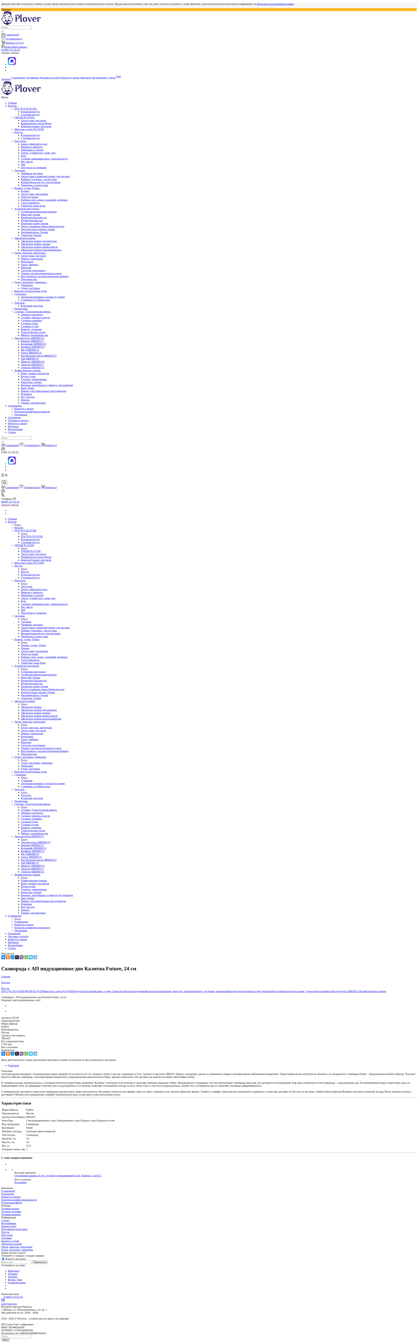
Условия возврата (11, 1214)
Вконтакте (13, 1270)
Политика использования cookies (275, 4)
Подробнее (20, 1182)
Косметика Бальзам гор (34, 217)
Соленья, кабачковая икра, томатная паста (44, 158)
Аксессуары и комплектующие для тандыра (45, 176)
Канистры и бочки (31, 382)
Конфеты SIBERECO (33, 347)
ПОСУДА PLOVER (26, 108)
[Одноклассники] (8, 957)
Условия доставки (11, 1211)
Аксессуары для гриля (33, 120)
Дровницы (27, 285)
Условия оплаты (10, 1208)
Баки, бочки (27, 388)
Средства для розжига (33, 270)
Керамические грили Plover (36, 123)
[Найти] (2, 31)
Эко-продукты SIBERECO (29, 338)
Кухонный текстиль (32, 305)
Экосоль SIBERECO (32, 364)
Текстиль (20, 302)
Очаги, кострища (30, 288)
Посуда (19, 132)
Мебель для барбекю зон (34, 335)
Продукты (20, 141)
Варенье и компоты (32, 147)
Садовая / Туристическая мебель (33, 311)
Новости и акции (24, 408)
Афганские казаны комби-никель (39, 247)
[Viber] (22, 957)
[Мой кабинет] (3, 449)
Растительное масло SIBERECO (39, 355)
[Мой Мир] (12, 957)
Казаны (25, 191)
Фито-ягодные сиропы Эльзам (38, 229)
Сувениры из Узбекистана (35, 299)
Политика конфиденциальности (32, 411)
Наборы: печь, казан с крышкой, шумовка (44, 200)
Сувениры (20, 294)
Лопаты (25, 399)
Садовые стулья (29, 326)
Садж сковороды (30, 202)
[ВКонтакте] (3, 957)
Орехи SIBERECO (31, 352)
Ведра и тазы (28, 376)
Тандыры (20, 170)
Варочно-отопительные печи (30, 291)
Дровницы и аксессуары (34, 185)
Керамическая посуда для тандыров (40, 182)
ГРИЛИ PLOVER (24, 117)
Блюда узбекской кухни (34, 144)
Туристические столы (33, 332)
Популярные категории (14, 1229)
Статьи (12, 432)
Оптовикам (20, 414)
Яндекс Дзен (15, 1279)
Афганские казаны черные (35, 244)
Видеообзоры (15, 429)
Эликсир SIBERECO (32, 367)
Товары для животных (33, 402)
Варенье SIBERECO (32, 341)
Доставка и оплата (18, 420)
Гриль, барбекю (29, 264)
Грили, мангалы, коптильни (30, 252)
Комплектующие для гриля (36, 126)
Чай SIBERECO (30, 358)
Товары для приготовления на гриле (41, 273)
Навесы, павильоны (32, 258)
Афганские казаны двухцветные (39, 241)
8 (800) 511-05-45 (10, 50)
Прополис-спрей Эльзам (34, 223)
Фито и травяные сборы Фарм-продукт (42, 226)
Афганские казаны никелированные (41, 250)
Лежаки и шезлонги (32, 314)
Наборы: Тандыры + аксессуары (39, 179)
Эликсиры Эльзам (31, 235)
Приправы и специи (32, 150)
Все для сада (28, 397)
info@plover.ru (9, 1303)
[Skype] (31, 957)
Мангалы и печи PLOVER (29, 129)
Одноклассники (17, 1282)
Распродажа (21, 308)
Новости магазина (15, 1259)
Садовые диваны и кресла (35, 317)
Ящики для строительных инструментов (43, 391)
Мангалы (26, 267)
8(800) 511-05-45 (10, 501)
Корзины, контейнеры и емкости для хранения (47, 385)
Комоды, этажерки (31, 329)
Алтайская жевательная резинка (39, 211)
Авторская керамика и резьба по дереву (43, 297)
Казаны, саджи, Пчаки (27, 188)
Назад (17, 524)
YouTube (12, 1276)
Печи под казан (29, 197)
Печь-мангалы (29, 279)
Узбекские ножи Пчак (33, 205)
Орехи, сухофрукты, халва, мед (38, 152)
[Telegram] (35, 957)
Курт (23, 155)
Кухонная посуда (30, 111)
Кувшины (26, 394)
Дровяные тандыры (32, 173)
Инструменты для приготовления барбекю (45, 276)
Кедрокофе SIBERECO (33, 344)
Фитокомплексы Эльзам (34, 232)
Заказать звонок (10, 504)
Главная (12, 102)
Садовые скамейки (31, 320)
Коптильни (27, 261)
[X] (17, 957)
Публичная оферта (11, 1202)
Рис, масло (27, 161)
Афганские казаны (25, 238)
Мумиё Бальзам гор (32, 220)
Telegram (12, 1273)
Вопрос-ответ (8, 1226)
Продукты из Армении (34, 167)
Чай (23, 164)
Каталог (12, 105)
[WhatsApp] (26, 957)
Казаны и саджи (10, 1241)
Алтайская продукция (27, 208)
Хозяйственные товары (28, 370)
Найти (5, 1340)
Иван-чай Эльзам (30, 214)
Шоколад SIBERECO (33, 361)
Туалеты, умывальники (34, 379)
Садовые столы (29, 323)
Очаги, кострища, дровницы (30, 282)
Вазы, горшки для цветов (35, 373)
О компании (15, 405)
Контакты (13, 426)
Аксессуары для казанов (34, 194)
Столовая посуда (30, 114)
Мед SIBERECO (30, 349)
